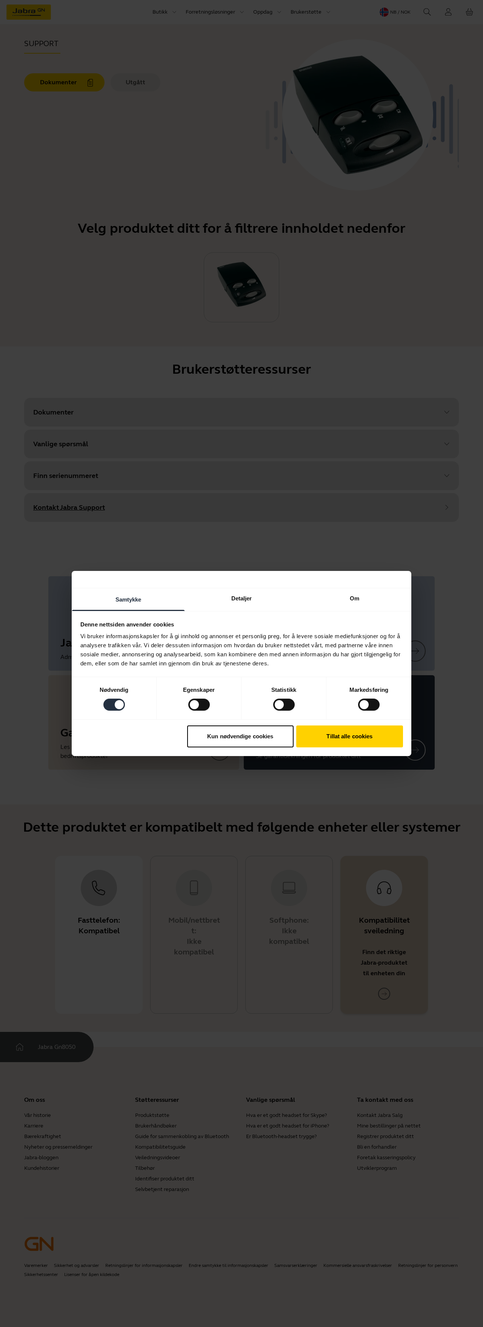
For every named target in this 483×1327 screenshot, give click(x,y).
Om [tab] (354, 598)
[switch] (199, 705)
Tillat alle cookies (349, 736)
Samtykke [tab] (128, 599)
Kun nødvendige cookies (240, 736)
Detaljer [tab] (241, 598)
